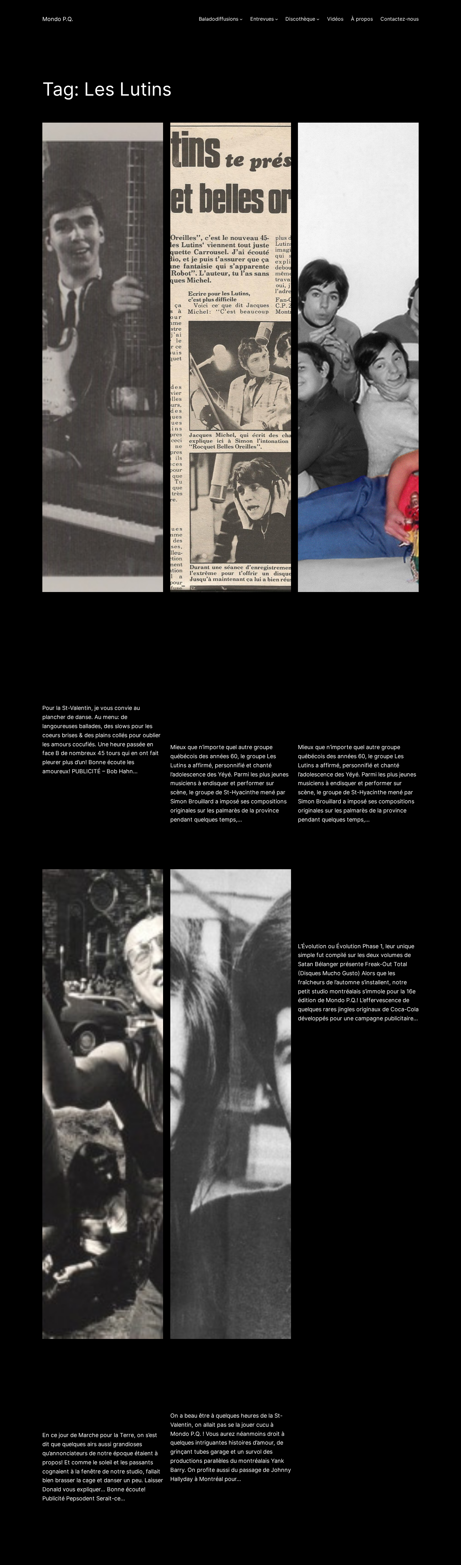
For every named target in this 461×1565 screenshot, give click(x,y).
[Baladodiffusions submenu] (241, 19)
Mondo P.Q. (57, 19)
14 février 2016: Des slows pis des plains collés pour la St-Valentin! (101, 647)
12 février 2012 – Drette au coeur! (226, 1374)
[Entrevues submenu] (276, 19)
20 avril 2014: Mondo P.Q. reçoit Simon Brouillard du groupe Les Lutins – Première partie (356, 666)
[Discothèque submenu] (318, 19)
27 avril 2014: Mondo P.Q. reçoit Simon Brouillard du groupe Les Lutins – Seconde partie (228, 666)
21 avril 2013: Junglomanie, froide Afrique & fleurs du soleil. (102, 1384)
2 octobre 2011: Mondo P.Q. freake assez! (357, 904)
